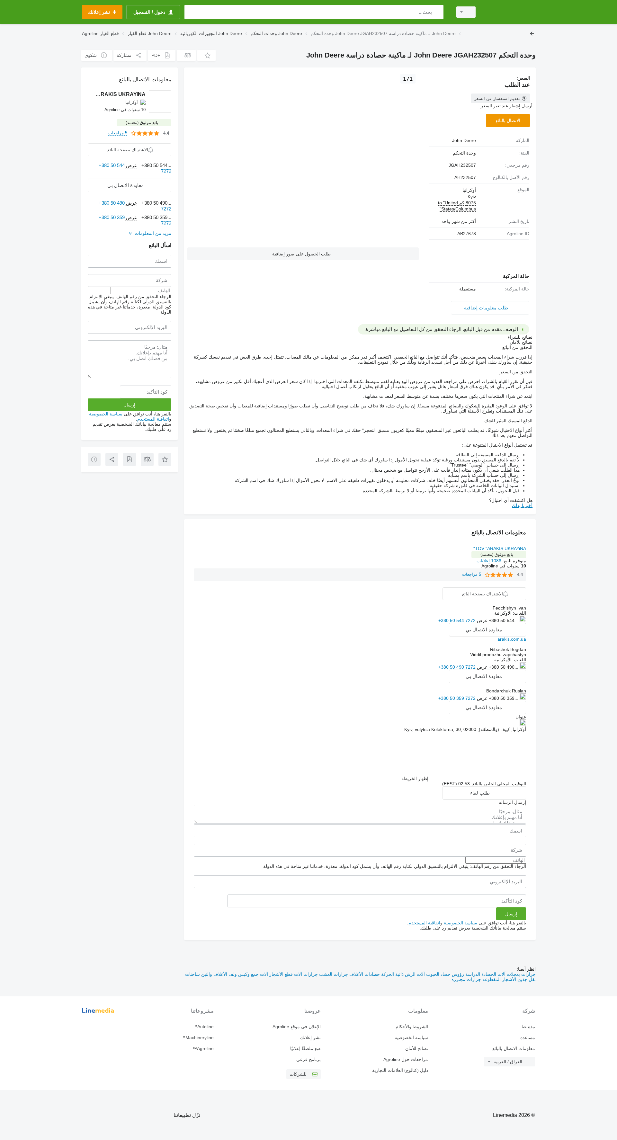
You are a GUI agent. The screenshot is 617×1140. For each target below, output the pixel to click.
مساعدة (527, 1037)
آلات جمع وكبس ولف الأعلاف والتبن (234, 974)
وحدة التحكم (464, 153)
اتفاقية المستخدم (424, 922)
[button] (206, 55)
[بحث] (437, 12)
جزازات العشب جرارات (325, 974)
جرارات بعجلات (520, 974)
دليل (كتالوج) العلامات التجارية (400, 1070)
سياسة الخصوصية (460, 922)
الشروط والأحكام (412, 1026)
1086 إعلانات (489, 560)
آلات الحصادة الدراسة (484, 974)
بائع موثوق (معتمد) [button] (496, 554)
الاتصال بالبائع (508, 120)
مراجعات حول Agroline (405, 1059)
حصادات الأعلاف (364, 974)
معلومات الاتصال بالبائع (513, 1048)
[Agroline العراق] (509, 12)
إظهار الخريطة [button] (414, 778)
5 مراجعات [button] (471, 574)
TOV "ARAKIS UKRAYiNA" (499, 548)
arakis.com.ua (511, 639)
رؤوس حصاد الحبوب (444, 974)
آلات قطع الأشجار (285, 974)
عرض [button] (481, 620)
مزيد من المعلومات (153, 233)
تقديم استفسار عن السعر (497, 98)
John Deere (464, 140)
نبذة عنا (528, 1026)
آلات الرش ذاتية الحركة (402, 974)
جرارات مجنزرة (466, 979)
